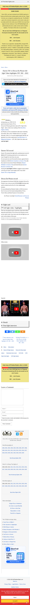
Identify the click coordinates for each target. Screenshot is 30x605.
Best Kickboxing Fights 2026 (15, 474)
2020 (9, 452)
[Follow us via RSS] (21, 435)
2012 (12, 450)
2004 (14, 448)
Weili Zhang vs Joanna (8, 527)
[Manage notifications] (27, 602)
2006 (20, 448)
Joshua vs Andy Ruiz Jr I (9, 539)
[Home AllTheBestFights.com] (7, 435)
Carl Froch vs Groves (8, 534)
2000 (3, 448)
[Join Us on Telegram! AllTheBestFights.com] (15, 85)
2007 (23, 448)
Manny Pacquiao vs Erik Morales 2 (11, 529)
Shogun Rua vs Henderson (15, 503)
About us (15, 581)
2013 (14, 450)
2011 (9, 450)
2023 (17, 452)
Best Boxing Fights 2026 (15, 458)
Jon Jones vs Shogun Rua (9, 541)
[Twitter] (12, 331)
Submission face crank (12, 353)
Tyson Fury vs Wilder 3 (8, 522)
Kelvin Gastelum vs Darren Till (17, 161)
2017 (25, 450)
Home (2, 67)
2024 (20, 452)
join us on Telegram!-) (20, 81)
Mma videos (11, 347)
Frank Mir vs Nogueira (15, 513)
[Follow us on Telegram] (17, 435)
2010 (6, 450)
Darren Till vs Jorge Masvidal (8, 172)
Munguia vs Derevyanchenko (10, 532)
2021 (12, 452)
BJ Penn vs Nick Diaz (15, 508)
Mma (6, 67)
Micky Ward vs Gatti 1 (9, 544)
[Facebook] (7, 331)
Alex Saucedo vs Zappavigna (10, 524)
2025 (23, 452)
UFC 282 (21, 353)
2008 (26, 448)
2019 (6, 452)
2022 (14, 452)
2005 (17, 448)
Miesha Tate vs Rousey (8, 536)
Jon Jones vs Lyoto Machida (15, 505)
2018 (3, 452)
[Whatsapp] (17, 331)
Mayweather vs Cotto (15, 510)
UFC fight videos (15, 356)
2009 (3, 450)
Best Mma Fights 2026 (15, 492)
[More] (22, 331)
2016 (23, 450)
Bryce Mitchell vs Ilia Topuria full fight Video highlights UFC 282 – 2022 (8, 339)
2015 (20, 450)
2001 (6, 448)
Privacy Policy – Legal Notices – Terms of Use (15, 584)
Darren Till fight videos (9, 350)
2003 (12, 448)
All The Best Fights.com (7, 1)
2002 (9, 448)
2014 (17, 450)
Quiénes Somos (15, 587)
